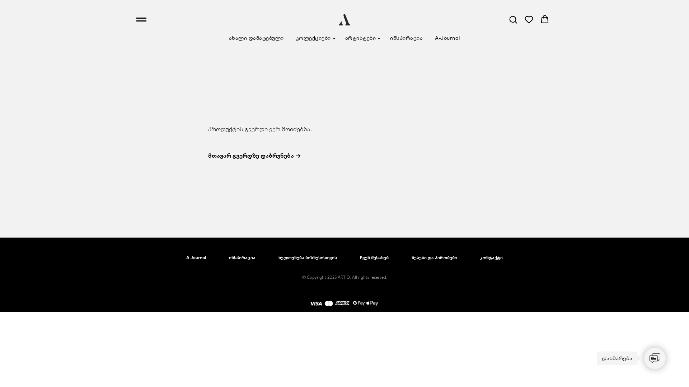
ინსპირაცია (406, 38)
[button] (513, 19)
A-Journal (447, 38)
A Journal (196, 257)
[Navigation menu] (141, 20)
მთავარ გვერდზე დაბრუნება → (254, 155)
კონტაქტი (491, 257)
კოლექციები (313, 38)
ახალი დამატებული (256, 38)
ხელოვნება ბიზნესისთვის (307, 257)
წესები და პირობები (434, 257)
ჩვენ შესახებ (374, 257)
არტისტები (360, 38)
